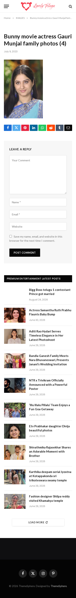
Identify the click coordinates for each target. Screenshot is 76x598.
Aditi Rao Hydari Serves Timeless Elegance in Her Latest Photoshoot (46, 335)
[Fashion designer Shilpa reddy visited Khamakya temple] (15, 501)
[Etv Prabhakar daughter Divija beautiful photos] (15, 431)
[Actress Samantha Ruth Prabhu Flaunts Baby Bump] (15, 315)
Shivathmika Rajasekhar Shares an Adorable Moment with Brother (50, 451)
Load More (36, 522)
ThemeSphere (59, 586)
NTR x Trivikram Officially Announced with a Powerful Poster (48, 384)
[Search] (70, 6)
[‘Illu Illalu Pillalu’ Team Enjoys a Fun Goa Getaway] (15, 410)
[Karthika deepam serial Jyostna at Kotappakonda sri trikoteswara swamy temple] (15, 476)
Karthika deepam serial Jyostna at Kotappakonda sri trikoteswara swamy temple (50, 476)
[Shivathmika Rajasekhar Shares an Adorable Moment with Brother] (15, 452)
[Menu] (6, 6)
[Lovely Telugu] (38, 6)
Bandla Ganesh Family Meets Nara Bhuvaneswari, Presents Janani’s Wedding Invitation (49, 360)
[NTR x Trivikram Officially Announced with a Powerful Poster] (15, 385)
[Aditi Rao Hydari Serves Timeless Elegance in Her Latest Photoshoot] (15, 336)
